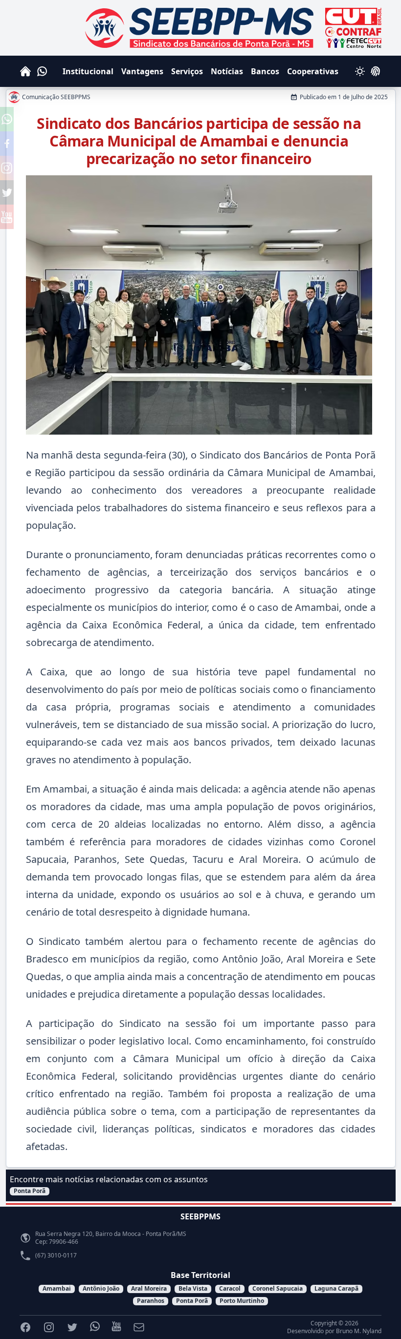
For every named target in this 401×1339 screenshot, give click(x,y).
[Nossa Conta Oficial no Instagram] (7, 168)
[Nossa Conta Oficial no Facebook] (7, 143)
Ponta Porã (29, 1191)
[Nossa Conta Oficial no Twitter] (7, 192)
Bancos (265, 71)
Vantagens (142, 71)
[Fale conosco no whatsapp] (7, 119)
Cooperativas (312, 71)
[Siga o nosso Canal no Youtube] (7, 217)
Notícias (227, 71)
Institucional (88, 71)
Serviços (187, 71)
